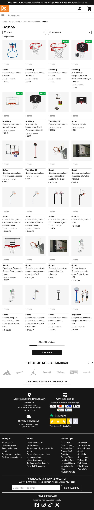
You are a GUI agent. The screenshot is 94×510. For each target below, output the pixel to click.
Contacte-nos (29, 403)
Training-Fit (82, 460)
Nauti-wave (82, 442)
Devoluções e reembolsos (38, 454)
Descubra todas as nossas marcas (47, 381)
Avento (5, 265)
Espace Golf (66, 451)
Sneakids (81, 454)
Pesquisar (15, 15)
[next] (92, 363)
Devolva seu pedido (28, 426)
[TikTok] (50, 505)
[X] (57, 505)
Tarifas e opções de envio (38, 463)
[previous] (88, 363)
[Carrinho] (89, 8)
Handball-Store (67, 460)
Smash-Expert (83, 448)
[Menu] (3, 15)
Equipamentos (14, 21)
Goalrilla (75, 216)
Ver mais (47, 352)
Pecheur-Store (83, 445)
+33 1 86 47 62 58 (29, 410)
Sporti (5, 69)
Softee (5, 170)
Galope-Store (67, 457)
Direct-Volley (66, 448)
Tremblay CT (54, 121)
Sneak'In (81, 451)
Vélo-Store (82, 468)
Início (4, 21)
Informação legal (34, 457)
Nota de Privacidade (36, 465)
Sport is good (83, 457)
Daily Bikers (66, 442)
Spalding (29, 69)
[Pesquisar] (8, 15)
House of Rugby (68, 463)
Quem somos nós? (35, 442)
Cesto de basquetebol (31, 21)
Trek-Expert (82, 463)
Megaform (76, 314)
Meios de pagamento (36, 460)
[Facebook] (36, 505)
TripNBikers (82, 465)
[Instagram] (43, 505)
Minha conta (7, 442)
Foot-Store (65, 454)
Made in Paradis (68, 471)
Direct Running (67, 445)
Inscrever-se (71, 487)
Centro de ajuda (9, 445)
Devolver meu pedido (11, 454)
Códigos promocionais (12, 457)
